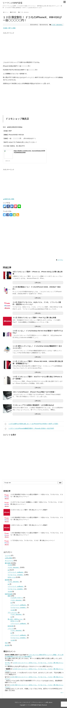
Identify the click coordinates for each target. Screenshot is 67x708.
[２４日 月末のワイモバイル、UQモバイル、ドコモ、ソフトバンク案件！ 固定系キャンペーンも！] (7, 305)
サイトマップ (26, 702)
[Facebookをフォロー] (7, 214)
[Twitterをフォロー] (4, 214)
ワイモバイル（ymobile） (16, 575)
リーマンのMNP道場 (12, 3)
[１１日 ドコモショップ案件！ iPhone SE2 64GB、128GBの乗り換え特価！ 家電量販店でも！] (7, 365)
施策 (9, 596)
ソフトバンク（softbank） (16, 572)
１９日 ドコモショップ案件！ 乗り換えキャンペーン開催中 (28, 525)
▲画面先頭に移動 (8, 199)
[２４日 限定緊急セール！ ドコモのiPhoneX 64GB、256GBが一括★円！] (7, 290)
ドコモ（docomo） (57, 24)
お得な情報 (8, 558)
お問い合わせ (49, 702)
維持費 (7, 580)
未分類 (7, 645)
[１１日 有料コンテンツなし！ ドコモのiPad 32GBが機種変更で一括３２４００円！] (7, 349)
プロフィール (18, 702)
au (8, 570)
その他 (10, 565)
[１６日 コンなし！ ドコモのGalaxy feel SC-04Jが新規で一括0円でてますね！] (7, 334)
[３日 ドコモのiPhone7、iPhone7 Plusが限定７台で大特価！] (7, 395)
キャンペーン (9, 560)
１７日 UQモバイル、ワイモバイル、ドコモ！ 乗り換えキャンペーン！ (32, 540)
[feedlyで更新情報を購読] (14, 214)
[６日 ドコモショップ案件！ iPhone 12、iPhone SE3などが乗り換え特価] (7, 275)
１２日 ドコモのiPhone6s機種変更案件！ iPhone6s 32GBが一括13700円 (31, 428)
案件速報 (7, 563)
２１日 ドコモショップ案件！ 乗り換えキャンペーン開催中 (28, 510)
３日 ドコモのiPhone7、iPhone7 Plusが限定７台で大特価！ (34, 392)
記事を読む (38, 282)
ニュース (7, 555)
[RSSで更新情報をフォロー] (17, 214)
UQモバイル (11, 577)
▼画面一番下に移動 (9, 28)
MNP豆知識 (8, 594)
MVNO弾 (10, 626)
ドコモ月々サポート (16, 597)
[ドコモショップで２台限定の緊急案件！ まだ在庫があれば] (7, 408)
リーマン (60, 260)
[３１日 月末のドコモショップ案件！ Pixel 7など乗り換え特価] (7, 321)
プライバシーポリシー (38, 702)
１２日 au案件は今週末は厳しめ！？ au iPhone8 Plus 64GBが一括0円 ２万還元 (33, 423)
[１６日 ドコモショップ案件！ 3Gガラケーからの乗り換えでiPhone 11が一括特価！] (7, 380)
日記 (6, 643)
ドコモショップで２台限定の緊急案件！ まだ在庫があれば (33, 405)
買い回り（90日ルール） (15, 619)
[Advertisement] (33, 46)
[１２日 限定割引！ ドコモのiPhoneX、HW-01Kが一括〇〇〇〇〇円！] (12, 206)
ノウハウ (10, 628)
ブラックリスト (12, 612)
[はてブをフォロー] (11, 214)
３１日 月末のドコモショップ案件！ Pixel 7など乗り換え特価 (34, 317)
